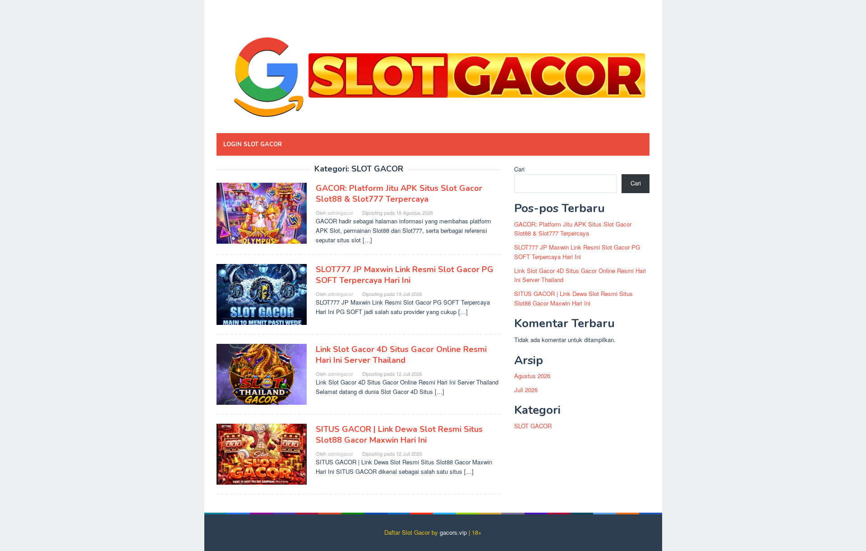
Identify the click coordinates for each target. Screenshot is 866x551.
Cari (519, 169)
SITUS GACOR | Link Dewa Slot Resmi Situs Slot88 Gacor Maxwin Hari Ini (399, 434)
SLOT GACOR (533, 425)
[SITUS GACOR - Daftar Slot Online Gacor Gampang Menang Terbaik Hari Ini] (433, 69)
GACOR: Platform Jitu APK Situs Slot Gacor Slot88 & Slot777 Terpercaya (399, 193)
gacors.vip (453, 532)
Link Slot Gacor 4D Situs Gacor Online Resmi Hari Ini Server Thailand (401, 355)
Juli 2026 (526, 389)
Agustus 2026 (532, 375)
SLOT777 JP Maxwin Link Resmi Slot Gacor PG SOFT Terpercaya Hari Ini (404, 275)
